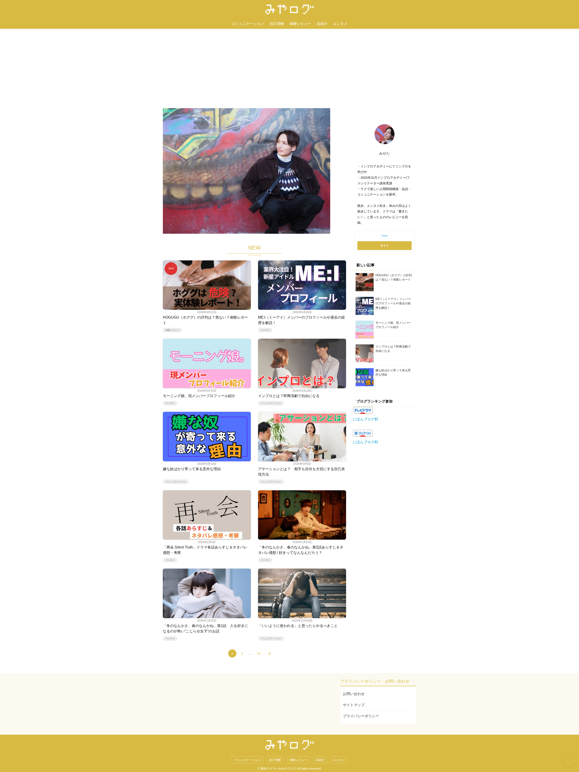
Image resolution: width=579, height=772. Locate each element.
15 (258, 653)
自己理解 (277, 24)
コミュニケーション (248, 24)
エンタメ (340, 24)
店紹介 (322, 24)
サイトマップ (354, 705)
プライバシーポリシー (361, 716)
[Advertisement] (289, 62)
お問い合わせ (354, 694)
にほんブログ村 (365, 419)
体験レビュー (300, 24)
